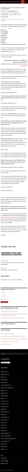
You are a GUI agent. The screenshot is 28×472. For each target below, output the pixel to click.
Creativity (11, 7)
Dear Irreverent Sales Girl (7, 387)
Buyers (2, 377)
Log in (2, 455)
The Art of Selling (5, 435)
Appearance (3, 371)
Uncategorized (4, 441)
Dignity (2, 390)
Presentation (4, 417)
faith (19, 252)
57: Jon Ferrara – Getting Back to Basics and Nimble (13, 336)
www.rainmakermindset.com (14, 229)
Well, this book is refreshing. (7, 333)
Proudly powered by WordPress (7, 470)
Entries (3, 458)
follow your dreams (7, 254)
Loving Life (17, 7)
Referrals (3, 427)
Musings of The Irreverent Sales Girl (11, 2)
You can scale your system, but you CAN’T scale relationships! (12, 262)
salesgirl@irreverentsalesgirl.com (8, 315)
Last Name (3, 295)
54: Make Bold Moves (6, 344)
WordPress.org (4, 463)
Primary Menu (26, 2)
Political (2, 414)
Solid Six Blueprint (5, 433)
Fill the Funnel (4, 395)
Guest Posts (4, 401)
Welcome (3, 444)
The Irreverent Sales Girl (15, 19)
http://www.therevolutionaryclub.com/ (10, 217)
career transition (6, 252)
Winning (7, 8)
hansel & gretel (17, 254)
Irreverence (3, 403)
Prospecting (3, 419)
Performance (4, 411)
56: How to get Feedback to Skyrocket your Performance (14, 339)
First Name (3, 292)
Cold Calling (3, 379)
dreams (14, 252)
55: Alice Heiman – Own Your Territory (10, 341)
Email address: (4, 299)
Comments (4, 460)
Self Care (3, 430)
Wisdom (3, 449)
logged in (9, 279)
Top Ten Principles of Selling (7, 438)
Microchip (3, 409)
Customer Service (5, 385)
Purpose (3, 422)
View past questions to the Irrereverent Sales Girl (12, 317)
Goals (2, 398)
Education (3, 393)
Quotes (2, 425)
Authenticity (4, 7)
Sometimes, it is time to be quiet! (9, 268)
